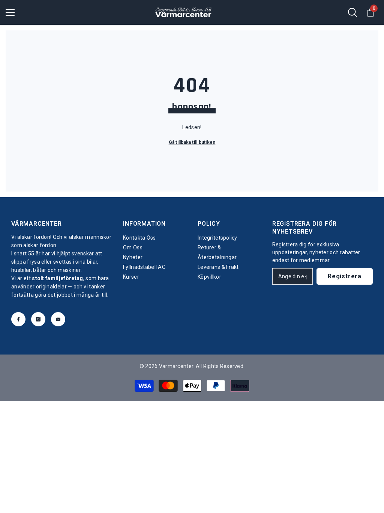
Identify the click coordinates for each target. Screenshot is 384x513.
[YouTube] (58, 319)
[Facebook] (18, 319)
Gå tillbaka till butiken (192, 142)
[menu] (10, 12)
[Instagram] (38, 319)
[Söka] (352, 12)
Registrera (345, 276)
